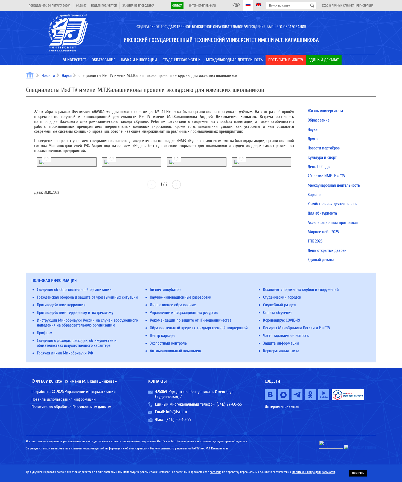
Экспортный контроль (168, 343)
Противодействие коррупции (61, 304)
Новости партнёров (324, 148)
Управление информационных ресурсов (184, 312)
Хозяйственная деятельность (332, 203)
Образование (319, 120)
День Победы (319, 166)
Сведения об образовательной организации (74, 289)
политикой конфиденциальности (313, 472)
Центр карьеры (162, 335)
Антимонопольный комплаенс (176, 350)
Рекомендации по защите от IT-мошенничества (190, 320)
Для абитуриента (322, 213)
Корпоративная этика (281, 350)
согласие (215, 472)
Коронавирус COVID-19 (281, 320)
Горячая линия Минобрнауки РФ (65, 353)
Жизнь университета (325, 110)
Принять (358, 473)
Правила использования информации (63, 399)
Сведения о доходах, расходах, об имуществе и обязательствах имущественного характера (76, 343)
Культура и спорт (322, 157)
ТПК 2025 (315, 241)
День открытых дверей (327, 250)
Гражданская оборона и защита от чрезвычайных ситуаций (87, 297)
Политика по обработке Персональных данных (71, 407)
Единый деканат (322, 259)
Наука (67, 75)
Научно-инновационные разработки (180, 297)
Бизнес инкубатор (165, 289)
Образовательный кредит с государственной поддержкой (199, 327)
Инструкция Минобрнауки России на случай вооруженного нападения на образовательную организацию (87, 323)
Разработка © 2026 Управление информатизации (73, 391)
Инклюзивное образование (173, 304)
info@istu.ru (176, 411)
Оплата (177, 5)
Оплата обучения (277, 312)
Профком (44, 332)
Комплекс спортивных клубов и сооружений (301, 289)
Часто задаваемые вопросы (286, 335)
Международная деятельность (334, 185)
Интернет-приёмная (202, 5)
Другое (313, 138)
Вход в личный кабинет (338, 5)
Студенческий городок (282, 297)
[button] (176, 184)
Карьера (314, 194)
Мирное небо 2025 (323, 231)
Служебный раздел (279, 304)
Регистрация (364, 5)
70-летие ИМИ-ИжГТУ (326, 176)
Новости (48, 75)
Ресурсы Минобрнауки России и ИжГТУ (296, 327)
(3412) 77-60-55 (229, 404)
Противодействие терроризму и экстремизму (75, 312)
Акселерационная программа (333, 222)
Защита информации (281, 343)
